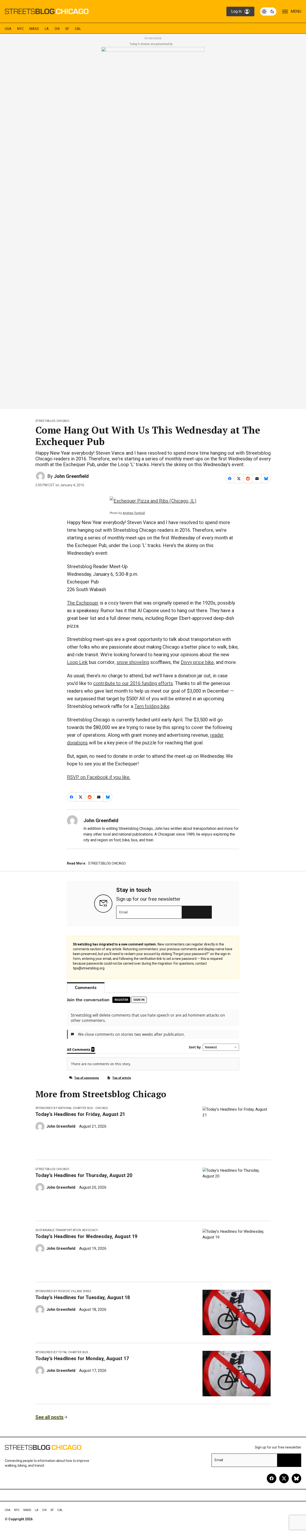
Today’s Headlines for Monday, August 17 (82, 1358)
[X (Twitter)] (284, 1478)
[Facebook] (271, 1478)
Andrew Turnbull (134, 513)
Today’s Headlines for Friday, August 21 (80, 1114)
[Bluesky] (296, 1478)
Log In (236, 11)
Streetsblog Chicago (52, 421)
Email (123, 912)
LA (47, 29)
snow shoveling (133, 662)
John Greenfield (71, 476)
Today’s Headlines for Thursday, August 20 (83, 1175)
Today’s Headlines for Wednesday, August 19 (86, 1236)
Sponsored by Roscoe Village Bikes (63, 1291)
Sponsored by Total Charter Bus (61, 1352)
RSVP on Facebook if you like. (98, 777)
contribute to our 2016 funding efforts (133, 683)
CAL (78, 29)
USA (8, 29)
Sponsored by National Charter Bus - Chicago (71, 1108)
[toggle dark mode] (268, 11)
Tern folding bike (151, 706)
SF (67, 29)
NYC (20, 29)
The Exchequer (82, 603)
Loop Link (77, 662)
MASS (34, 29)
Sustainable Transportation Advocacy (66, 1230)
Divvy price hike (197, 662)
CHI (57, 29)
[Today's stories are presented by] (153, 226)
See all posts (49, 1417)
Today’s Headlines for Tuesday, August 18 (82, 1297)
